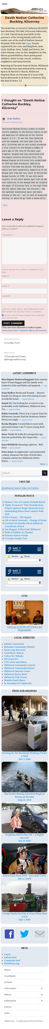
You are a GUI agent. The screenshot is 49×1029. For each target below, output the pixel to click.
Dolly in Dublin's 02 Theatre (19, 532)
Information (10, 988)
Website (6, 296)
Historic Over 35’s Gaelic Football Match (25, 502)
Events (7, 1007)
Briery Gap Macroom (14, 650)
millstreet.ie (10, 1001)
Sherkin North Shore (14, 680)
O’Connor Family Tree (16, 538)
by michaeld (18, 85)
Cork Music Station (14, 653)
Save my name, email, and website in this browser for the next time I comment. (23, 310)
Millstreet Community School (19, 668)
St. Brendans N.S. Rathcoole (18, 683)
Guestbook (10, 976)
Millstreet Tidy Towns (15, 677)
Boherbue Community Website (19, 647)
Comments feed (12, 960)
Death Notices (33, 85)
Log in (7, 954)
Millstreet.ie (9, 1021)
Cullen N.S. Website (13, 656)
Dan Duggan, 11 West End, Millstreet (23, 529)
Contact (8, 982)
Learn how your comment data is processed (24, 330)
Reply (5, 205)
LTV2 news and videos (15, 662)
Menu (4, 4)
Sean (28, 43)
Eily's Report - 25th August (18, 517)
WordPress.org (11, 963)
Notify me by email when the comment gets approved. (23, 316)
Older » (43, 464)
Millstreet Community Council (19, 665)
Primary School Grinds (16, 535)
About (7, 970)
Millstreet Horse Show (15, 674)
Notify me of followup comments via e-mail (23, 271)
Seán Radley (13, 118)
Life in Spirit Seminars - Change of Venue (25, 520)
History (7, 994)
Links (6, 1013)
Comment (7, 235)
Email (5, 286)
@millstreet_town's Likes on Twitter (20, 488)
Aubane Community (14, 644)
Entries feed (10, 957)
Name (5, 276)
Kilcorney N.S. (11, 659)
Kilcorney (43, 85)
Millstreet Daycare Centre (17, 671)
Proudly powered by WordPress (29, 1021)
